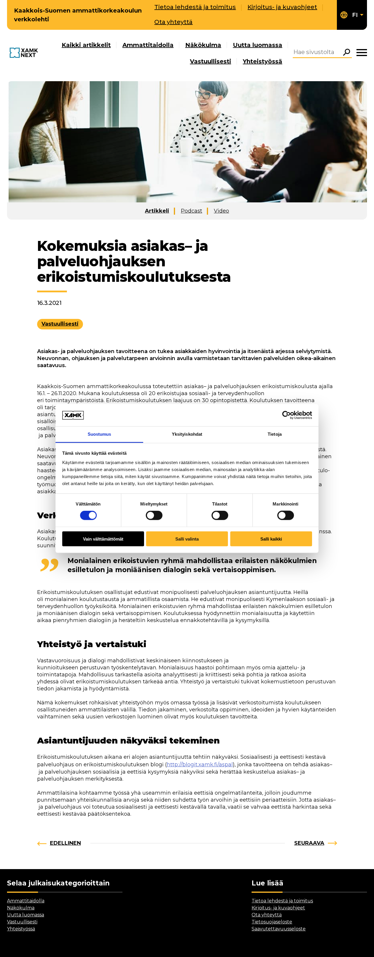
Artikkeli (157, 211)
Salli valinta (187, 538)
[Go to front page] (25, 53)
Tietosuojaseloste (272, 922)
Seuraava (309, 843)
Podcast (191, 211)
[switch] (154, 515)
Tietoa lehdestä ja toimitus (195, 7)
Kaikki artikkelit (86, 44)
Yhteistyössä (262, 61)
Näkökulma (203, 44)
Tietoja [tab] (275, 434)
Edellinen (65, 843)
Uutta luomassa (257, 44)
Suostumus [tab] (99, 434)
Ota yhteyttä (173, 21)
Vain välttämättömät (103, 538)
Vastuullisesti (210, 61)
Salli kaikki (271, 538)
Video (221, 211)
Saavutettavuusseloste (279, 929)
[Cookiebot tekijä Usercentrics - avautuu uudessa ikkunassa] (286, 415)
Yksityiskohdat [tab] (187, 434)
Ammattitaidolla (148, 44)
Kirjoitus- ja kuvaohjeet (282, 7)
